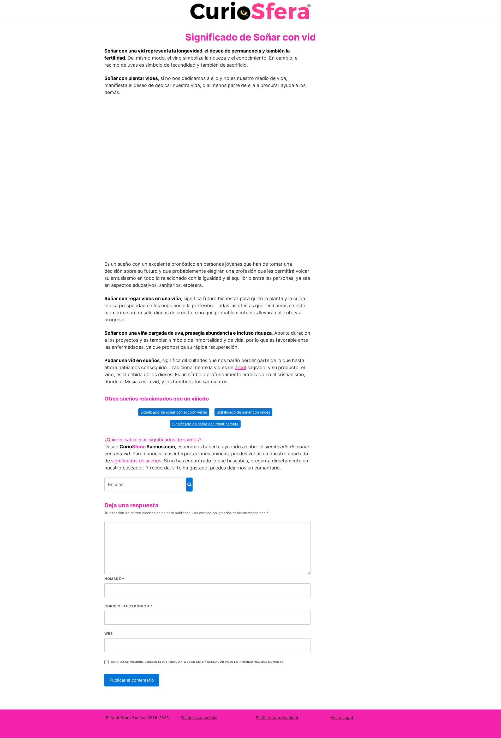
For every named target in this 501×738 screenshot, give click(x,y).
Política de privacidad (277, 717)
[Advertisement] (207, 180)
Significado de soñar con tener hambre (205, 424)
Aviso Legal (342, 717)
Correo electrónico (128, 606)
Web (108, 633)
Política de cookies (199, 717)
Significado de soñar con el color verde (173, 412)
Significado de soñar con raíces (243, 412)
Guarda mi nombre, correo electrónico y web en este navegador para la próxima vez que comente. (197, 662)
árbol (240, 367)
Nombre (114, 579)
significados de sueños (136, 460)
